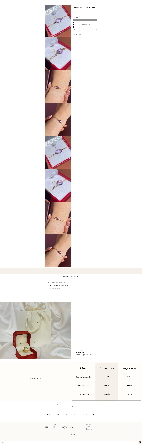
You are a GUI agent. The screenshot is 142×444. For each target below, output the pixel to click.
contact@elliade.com (72, 432)
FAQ (71, 426)
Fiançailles (66, 414)
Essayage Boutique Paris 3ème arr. (85, 24)
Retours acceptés (64, 429)
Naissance (84, 414)
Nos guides (71, 429)
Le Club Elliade (63, 433)
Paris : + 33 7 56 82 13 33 (73, 433)
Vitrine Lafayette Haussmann (48, 429)
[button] (2, 442)
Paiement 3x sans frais (64, 427)
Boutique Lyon (46, 428)
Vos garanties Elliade (55, 428)
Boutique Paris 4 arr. (47, 427)
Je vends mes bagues (64, 432)
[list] (71, 271)
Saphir (93, 414)
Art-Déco (57, 414)
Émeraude (75, 414)
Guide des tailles (72, 427)
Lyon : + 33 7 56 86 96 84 (73, 434)
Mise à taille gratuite (64, 426)
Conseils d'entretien (72, 428)
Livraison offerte (64, 428)
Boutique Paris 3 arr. (47, 426)
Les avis (54, 427)
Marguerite (48, 414)
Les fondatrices (55, 426)
